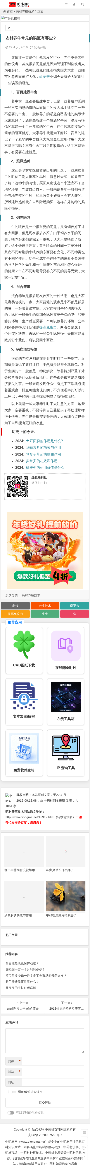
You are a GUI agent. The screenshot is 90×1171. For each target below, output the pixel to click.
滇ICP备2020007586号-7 (45, 1135)
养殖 (15, 605)
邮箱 (14, 1071)
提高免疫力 (48, 327)
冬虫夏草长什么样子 (60, 870)
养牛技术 (45, 605)
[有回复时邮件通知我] (11, 1112)
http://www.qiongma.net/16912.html (29, 817)
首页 (10, 11)
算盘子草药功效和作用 (43, 454)
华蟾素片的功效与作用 (43, 447)
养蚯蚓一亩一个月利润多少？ (25, 969)
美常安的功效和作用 (41, 461)
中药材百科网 (54, 1129)
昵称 (14, 1061)
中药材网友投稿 (54, 800)
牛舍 (45, 614)
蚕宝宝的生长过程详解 (20, 988)
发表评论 (39, 47)
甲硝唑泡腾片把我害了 (61, 915)
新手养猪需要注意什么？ (22, 981)
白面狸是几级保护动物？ (22, 963)
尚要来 (44, 76)
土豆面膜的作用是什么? (44, 441)
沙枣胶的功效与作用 (18, 915)
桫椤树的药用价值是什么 (45, 467)
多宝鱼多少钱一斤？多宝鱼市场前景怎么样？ (36, 975)
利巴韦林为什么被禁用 (19, 870)
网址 (11, 1082)
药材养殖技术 (25, 11)
